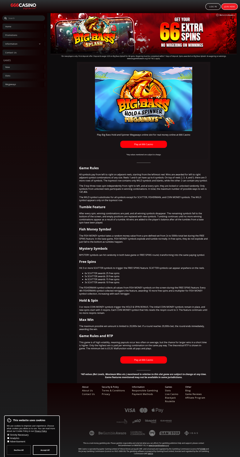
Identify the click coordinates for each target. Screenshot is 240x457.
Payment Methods (142, 394)
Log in (213, 6)
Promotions (11, 35)
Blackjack (170, 397)
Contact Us (11, 52)
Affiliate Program (195, 397)
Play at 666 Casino (143, 144)
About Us (87, 390)
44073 (150, 453)
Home (8, 26)
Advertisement (17, 441)
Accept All (45, 450)
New (7, 67)
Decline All (19, 450)
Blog (188, 390)
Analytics (14, 438)
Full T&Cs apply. (154, 58)
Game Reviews (193, 394)
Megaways (10, 84)
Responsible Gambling (145, 390)
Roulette (170, 401)
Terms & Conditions (113, 390)
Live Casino (171, 394)
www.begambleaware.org (159, 445)
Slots (7, 75)
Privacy (106, 394)
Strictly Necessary (19, 434)
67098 (202, 449)
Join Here (229, 6)
